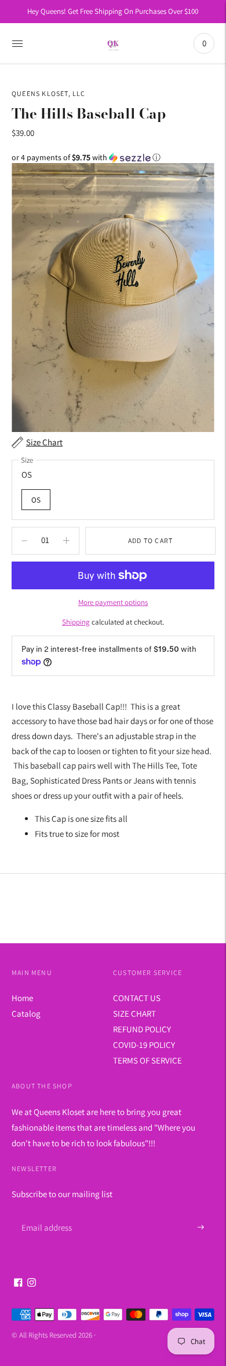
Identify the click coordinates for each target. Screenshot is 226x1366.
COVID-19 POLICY (144, 1044)
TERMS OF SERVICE (147, 1060)
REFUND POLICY (142, 1029)
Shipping (76, 622)
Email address (45, 1214)
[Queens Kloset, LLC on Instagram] (31, 1283)
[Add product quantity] (24, 541)
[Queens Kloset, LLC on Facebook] (18, 1283)
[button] (113, 157)
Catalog (26, 1013)
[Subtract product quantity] (66, 541)
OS (36, 499)
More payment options (113, 602)
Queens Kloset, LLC (49, 93)
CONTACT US (137, 997)
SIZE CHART (134, 1013)
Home (22, 997)
